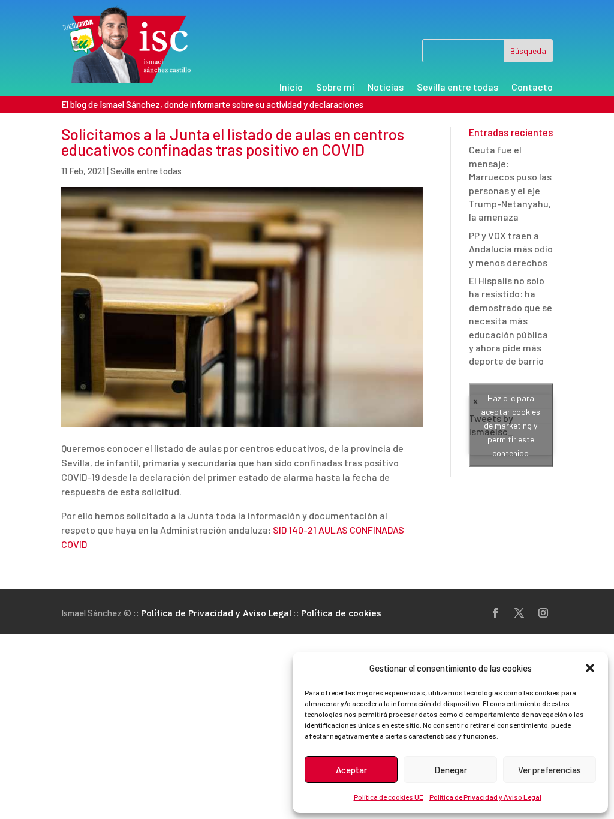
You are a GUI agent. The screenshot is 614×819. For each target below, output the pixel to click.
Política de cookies (341, 613)
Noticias (386, 87)
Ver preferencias (549, 769)
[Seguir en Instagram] (543, 612)
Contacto (532, 87)
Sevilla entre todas (457, 87)
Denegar (450, 769)
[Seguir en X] (519, 612)
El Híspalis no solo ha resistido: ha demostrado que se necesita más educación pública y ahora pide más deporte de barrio (510, 320)
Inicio (291, 87)
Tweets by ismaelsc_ (505, 425)
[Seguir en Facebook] (495, 612)
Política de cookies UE (388, 797)
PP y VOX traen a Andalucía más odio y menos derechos (511, 249)
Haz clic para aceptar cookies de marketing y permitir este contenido (510, 425)
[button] (590, 668)
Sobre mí (335, 87)
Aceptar (351, 769)
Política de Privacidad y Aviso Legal (485, 797)
